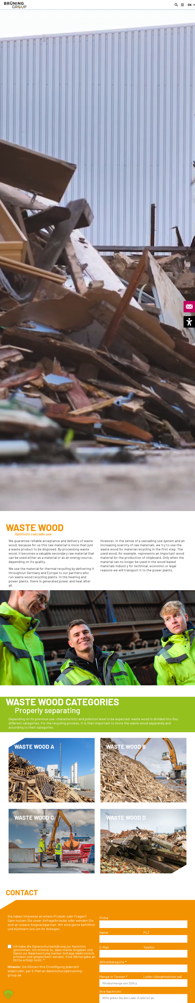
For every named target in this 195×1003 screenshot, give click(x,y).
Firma (103, 917)
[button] (176, 5)
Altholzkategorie (112, 962)
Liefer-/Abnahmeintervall (162, 976)
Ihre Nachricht (110, 991)
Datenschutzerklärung (49, 946)
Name (103, 932)
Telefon (148, 947)
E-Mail (104, 947)
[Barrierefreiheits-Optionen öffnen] (189, 322)
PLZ (146, 932)
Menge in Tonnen (113, 976)
